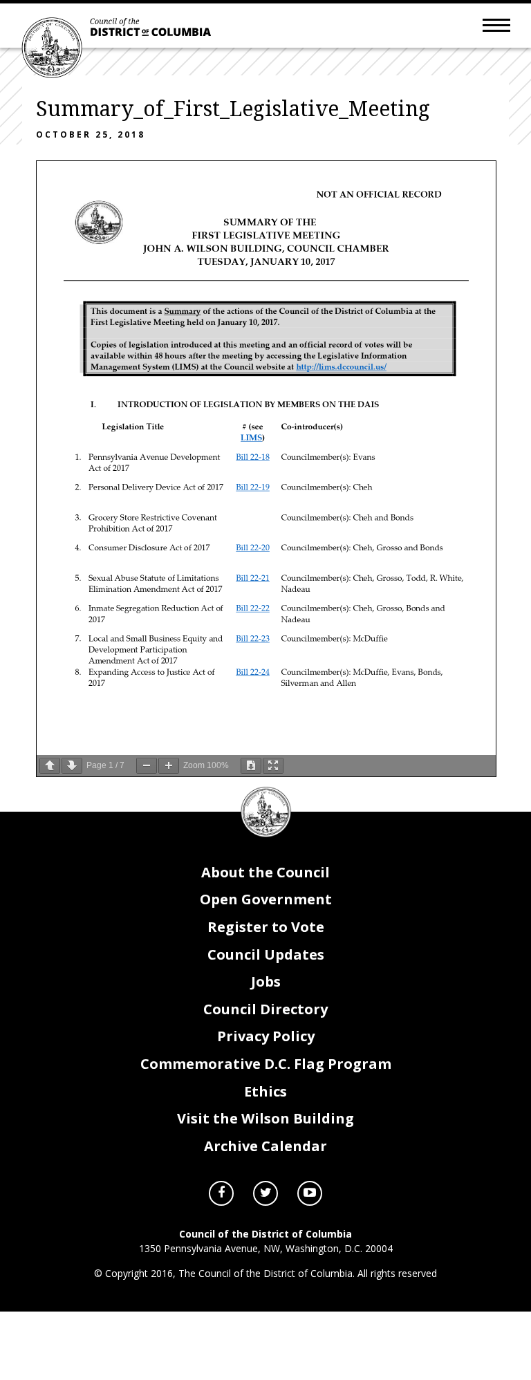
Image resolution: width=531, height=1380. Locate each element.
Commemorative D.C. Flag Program (265, 1063)
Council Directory (265, 1009)
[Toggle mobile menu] (496, 24)
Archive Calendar (265, 1146)
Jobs (266, 981)
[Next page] (72, 766)
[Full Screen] (273, 766)
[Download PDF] (251, 766)
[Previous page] (49, 766)
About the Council (265, 872)
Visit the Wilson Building (265, 1118)
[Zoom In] (168, 766)
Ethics (265, 1091)
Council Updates (265, 954)
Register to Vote (265, 926)
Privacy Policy (266, 1036)
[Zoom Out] (146, 766)
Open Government (266, 899)
